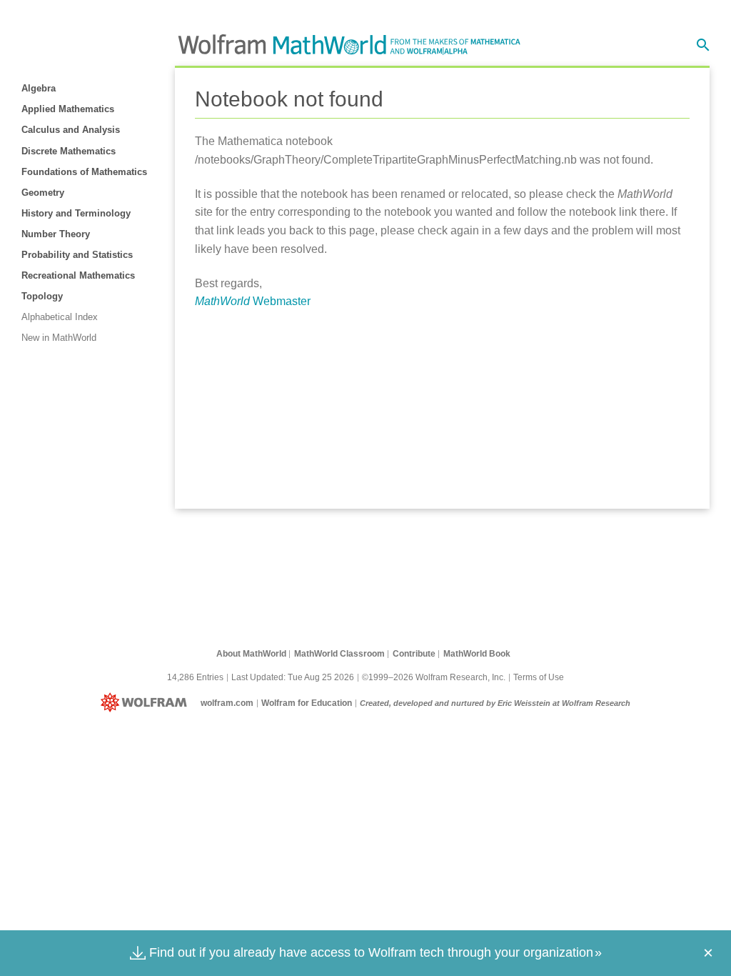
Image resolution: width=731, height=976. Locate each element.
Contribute (414, 654)
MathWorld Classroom (339, 654)
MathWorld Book (476, 654)
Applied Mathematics (67, 109)
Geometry (42, 192)
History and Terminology (76, 213)
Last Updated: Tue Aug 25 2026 (292, 677)
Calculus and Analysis (70, 129)
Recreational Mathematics (78, 275)
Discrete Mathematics (68, 151)
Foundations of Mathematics (84, 171)
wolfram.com (227, 703)
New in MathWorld (58, 337)
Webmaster (253, 301)
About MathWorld (251, 654)
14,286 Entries (195, 677)
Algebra (38, 88)
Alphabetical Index (59, 317)
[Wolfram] (147, 703)
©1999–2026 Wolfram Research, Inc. (433, 677)
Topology (42, 296)
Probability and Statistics (77, 254)
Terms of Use (538, 677)
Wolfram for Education (306, 703)
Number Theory (55, 234)
